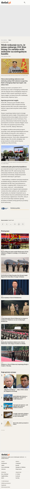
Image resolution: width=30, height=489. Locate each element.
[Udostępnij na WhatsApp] (19, 224)
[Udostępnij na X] (6, 224)
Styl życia (3, 469)
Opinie (2, 465)
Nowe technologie (5, 467)
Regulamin (3, 485)
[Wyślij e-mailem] (14, 224)
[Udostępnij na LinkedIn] (10, 224)
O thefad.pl (18, 463)
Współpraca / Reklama (20, 467)
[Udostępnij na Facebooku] (2, 224)
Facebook (18, 476)
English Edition (4, 476)
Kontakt (17, 465)
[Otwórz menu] (27, 2)
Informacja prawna (5, 487)
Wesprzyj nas (19, 469)
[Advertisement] (15, 21)
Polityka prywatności (6, 483)
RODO (2, 478)
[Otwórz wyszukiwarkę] (23, 2)
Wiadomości (4, 463)
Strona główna (4, 40)
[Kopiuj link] (23, 224)
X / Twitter (18, 474)
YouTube (17, 478)
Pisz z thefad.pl (4, 474)
